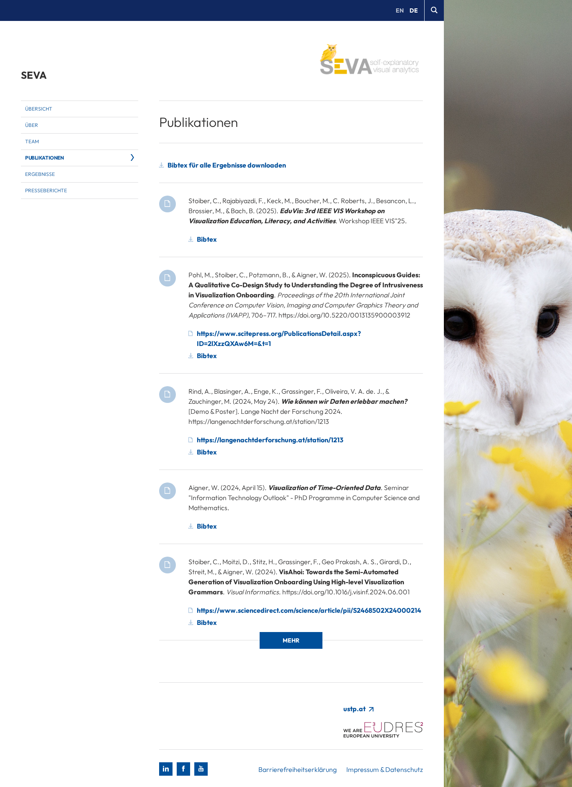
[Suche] (434, 10)
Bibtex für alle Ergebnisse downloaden (226, 165)
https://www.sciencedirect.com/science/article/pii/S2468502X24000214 (309, 610)
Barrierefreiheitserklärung (297, 769)
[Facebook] (183, 769)
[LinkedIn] (166, 769)
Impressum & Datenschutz (384, 769)
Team (32, 141)
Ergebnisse (40, 174)
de (414, 10)
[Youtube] (201, 769)
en (400, 10)
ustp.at (355, 708)
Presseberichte (46, 190)
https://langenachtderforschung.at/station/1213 (270, 440)
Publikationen (44, 158)
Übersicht (38, 109)
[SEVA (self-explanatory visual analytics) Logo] (369, 61)
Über (31, 125)
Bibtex (207, 239)
